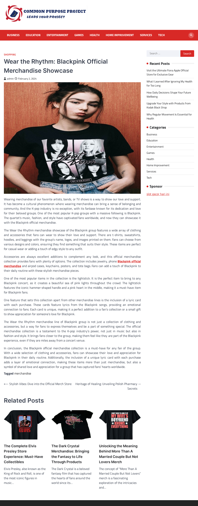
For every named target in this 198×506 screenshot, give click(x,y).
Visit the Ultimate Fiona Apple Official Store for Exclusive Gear (168, 72)
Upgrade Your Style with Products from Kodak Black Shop (169, 105)
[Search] (191, 35)
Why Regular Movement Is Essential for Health (169, 116)
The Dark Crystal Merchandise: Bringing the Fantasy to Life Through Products (70, 454)
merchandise (22, 373)
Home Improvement (120, 35)
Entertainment (57, 35)
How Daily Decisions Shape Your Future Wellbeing (169, 94)
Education (33, 35)
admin (10, 78)
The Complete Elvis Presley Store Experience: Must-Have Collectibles (23, 454)
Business (13, 35)
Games (79, 35)
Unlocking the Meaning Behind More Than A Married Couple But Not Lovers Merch (118, 454)
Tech (161, 35)
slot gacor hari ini (158, 194)
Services (146, 35)
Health (95, 35)
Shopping (10, 54)
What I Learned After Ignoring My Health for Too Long (169, 83)
